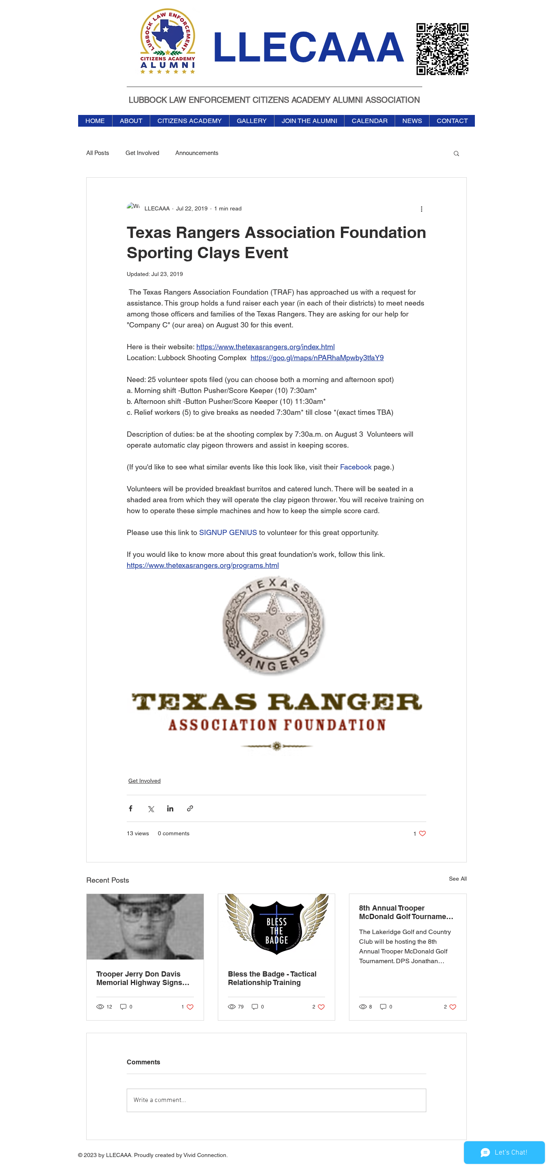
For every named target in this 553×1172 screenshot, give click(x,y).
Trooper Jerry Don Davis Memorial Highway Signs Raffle (139, 978)
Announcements (197, 152)
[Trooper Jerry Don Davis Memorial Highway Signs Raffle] (145, 927)
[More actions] (421, 208)
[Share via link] (190, 808)
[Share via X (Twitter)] (150, 808)
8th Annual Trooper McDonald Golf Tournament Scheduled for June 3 (406, 912)
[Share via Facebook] (130, 808)
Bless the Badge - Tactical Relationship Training (272, 978)
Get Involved (142, 152)
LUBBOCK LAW (159, 100)
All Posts (97, 152)
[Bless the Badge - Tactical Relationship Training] (276, 927)
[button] (456, 153)
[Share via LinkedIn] (170, 808)
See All (458, 878)
